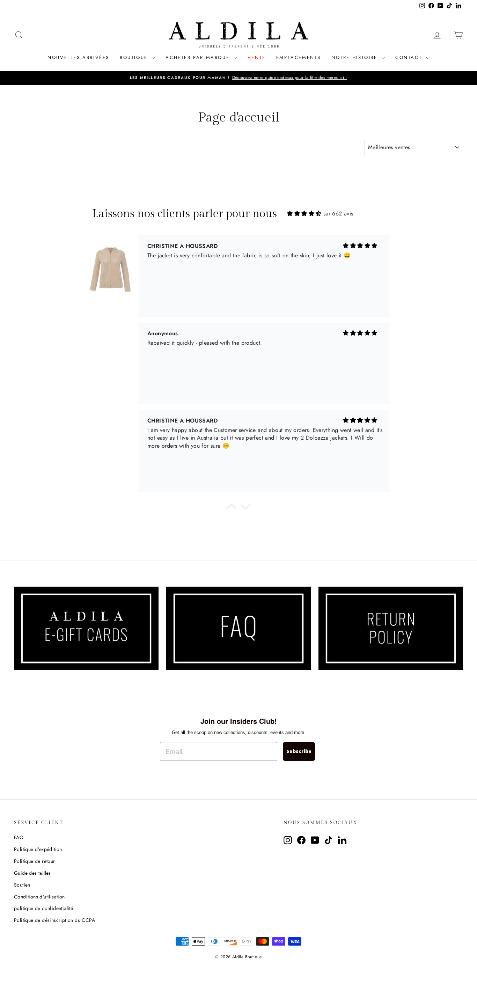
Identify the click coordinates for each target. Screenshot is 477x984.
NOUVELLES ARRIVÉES (78, 57)
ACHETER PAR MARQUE (199, 57)
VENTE (257, 57)
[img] (304, 214)
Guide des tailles (32, 872)
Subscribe (298, 751)
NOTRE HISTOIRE (355, 57)
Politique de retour (34, 861)
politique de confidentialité (43, 908)
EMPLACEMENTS (298, 57)
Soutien (22, 884)
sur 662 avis (338, 214)
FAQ (18, 837)
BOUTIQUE (135, 57)
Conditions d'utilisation (39, 896)
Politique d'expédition (38, 849)
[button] (231, 508)
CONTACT (409, 57)
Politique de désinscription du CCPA (54, 920)
